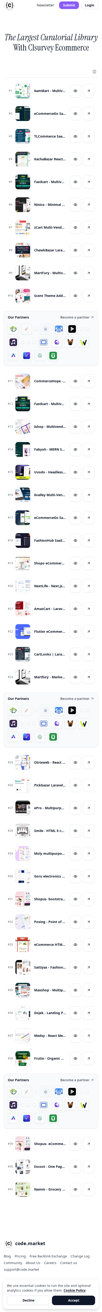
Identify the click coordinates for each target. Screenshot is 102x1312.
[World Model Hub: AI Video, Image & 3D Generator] (39, 355)
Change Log (80, 1256)
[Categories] (94, 71)
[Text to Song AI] (13, 342)
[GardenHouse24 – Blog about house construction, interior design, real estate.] (13, 328)
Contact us (68, 1263)
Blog (7, 1256)
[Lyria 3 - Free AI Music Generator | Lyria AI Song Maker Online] (34, 342)
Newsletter (45, 5)
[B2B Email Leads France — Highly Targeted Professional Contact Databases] (58, 328)
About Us (33, 1263)
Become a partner (74, 317)
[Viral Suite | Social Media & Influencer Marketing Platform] (26, 355)
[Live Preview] (75, 90)
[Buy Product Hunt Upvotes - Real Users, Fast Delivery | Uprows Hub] (53, 355)
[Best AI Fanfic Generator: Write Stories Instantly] (26, 328)
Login (89, 5)
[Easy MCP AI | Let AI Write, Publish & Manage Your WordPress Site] (83, 342)
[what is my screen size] (43, 342)
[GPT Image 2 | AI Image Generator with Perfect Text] (56, 342)
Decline (28, 1300)
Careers (50, 1263)
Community (13, 1263)
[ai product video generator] (72, 328)
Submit (69, 5)
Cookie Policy (75, 1290)
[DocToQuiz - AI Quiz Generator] (22, 342)
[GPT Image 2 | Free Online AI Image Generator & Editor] (87, 329)
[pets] (70, 342)
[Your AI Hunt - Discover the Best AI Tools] (36, 329)
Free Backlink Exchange (48, 1256)
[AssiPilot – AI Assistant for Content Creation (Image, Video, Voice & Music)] (28, 342)
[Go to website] (88, 90)
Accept (73, 1300)
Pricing (20, 1256)
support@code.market (21, 1269)
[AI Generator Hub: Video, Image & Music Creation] (13, 355)
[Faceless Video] (81, 329)
